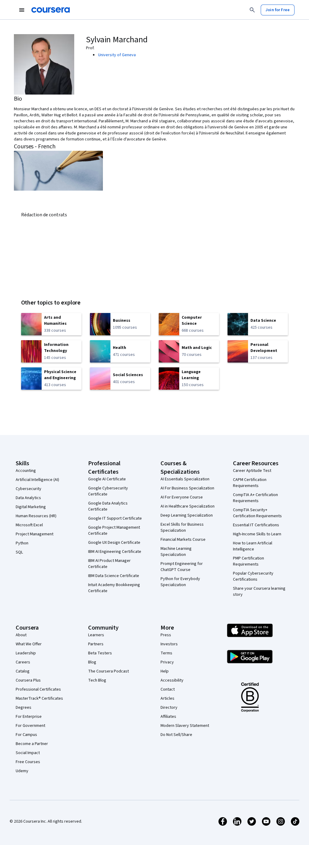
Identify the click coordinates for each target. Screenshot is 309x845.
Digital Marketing (31, 507)
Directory (169, 708)
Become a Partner (32, 744)
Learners (96, 635)
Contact (168, 689)
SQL (19, 552)
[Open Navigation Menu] (21, 10)
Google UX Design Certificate (114, 543)
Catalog (23, 671)
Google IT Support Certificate (115, 518)
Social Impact (28, 753)
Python (22, 543)
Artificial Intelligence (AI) (37, 480)
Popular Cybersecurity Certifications (253, 576)
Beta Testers (100, 653)
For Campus (26, 735)
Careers (23, 662)
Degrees (23, 708)
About (21, 635)
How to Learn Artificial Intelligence (252, 546)
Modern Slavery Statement (185, 726)
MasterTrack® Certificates (39, 698)
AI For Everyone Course (182, 497)
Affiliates (168, 717)
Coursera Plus (28, 680)
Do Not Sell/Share (176, 735)
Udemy (22, 771)
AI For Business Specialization (187, 488)
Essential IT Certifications (256, 525)
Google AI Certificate (107, 479)
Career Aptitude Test (252, 471)
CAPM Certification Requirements (249, 483)
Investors (169, 644)
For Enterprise (29, 717)
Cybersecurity (28, 489)
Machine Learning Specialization (176, 552)
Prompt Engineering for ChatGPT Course (182, 567)
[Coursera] (50, 10)
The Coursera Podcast (108, 671)
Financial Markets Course (183, 540)
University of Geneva (117, 55)
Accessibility (172, 680)
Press (166, 635)
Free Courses (28, 762)
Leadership (26, 653)
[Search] (252, 10)
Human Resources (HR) (36, 516)
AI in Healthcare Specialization (188, 506)
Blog (92, 662)
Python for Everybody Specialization (180, 582)
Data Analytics (28, 498)
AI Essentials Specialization (185, 479)
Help (165, 671)
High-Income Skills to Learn (257, 534)
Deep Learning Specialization (187, 515)
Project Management (34, 534)
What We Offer (29, 644)
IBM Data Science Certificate (113, 576)
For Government (30, 726)
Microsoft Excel (29, 525)
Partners (96, 644)
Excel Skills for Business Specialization (182, 527)
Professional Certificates (38, 689)
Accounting (26, 471)
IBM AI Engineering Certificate (114, 552)
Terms (166, 653)
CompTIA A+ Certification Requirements (255, 498)
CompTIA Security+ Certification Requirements (257, 513)
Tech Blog (97, 680)
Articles (167, 698)
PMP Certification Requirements (248, 561)
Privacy (167, 662)
